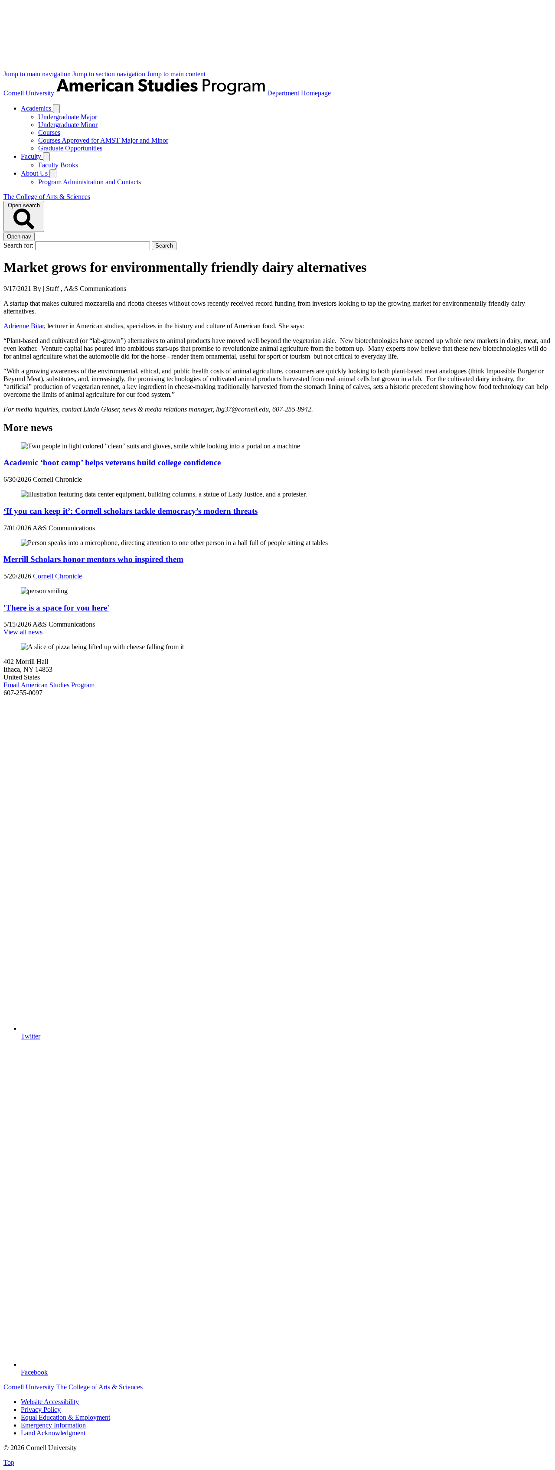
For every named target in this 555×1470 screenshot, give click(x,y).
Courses (49, 132)
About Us (35, 173)
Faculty (32, 156)
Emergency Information (53, 1425)
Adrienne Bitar (23, 326)
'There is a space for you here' (56, 607)
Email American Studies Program (49, 685)
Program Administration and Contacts (89, 182)
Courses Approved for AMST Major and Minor (103, 140)
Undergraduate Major (67, 117)
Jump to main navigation (37, 74)
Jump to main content (176, 74)
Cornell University (29, 93)
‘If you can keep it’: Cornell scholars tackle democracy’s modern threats (130, 511)
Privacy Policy (41, 1409)
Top (8, 1462)
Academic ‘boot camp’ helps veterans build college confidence (112, 462)
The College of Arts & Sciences (46, 196)
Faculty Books (58, 165)
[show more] (56, 108)
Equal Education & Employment (65, 1417)
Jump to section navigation (109, 74)
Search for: (19, 245)
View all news (22, 632)
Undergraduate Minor (68, 124)
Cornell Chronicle (57, 576)
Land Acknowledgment (53, 1433)
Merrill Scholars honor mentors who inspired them (93, 559)
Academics (37, 108)
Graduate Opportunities (70, 148)
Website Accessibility (50, 1401)
